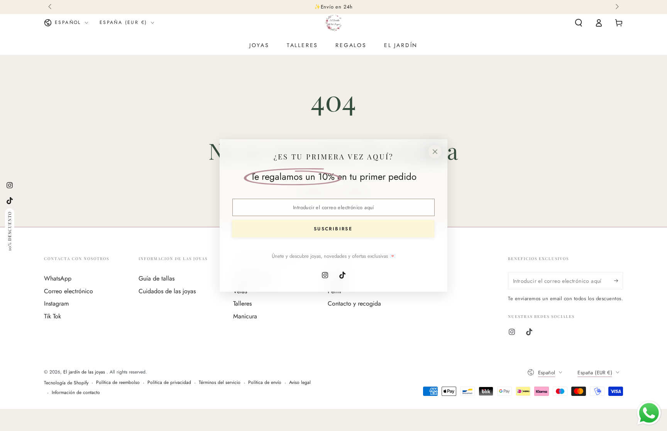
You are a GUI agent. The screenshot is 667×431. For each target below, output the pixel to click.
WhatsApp (57, 278)
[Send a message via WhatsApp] (649, 413)
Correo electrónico (68, 291)
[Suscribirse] (618, 280)
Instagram (56, 303)
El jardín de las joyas (85, 371)
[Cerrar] (435, 151)
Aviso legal (300, 382)
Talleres (242, 303)
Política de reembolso (118, 382)
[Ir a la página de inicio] (333, 23)
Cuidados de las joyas (167, 291)
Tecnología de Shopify (66, 383)
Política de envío (264, 382)
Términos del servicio (219, 382)
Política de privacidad (169, 382)
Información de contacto (76, 392)
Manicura (245, 316)
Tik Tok (52, 316)
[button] (579, 22)
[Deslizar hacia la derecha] (616, 7)
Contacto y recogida (354, 303)
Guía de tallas (156, 278)
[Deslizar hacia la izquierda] (50, 7)
